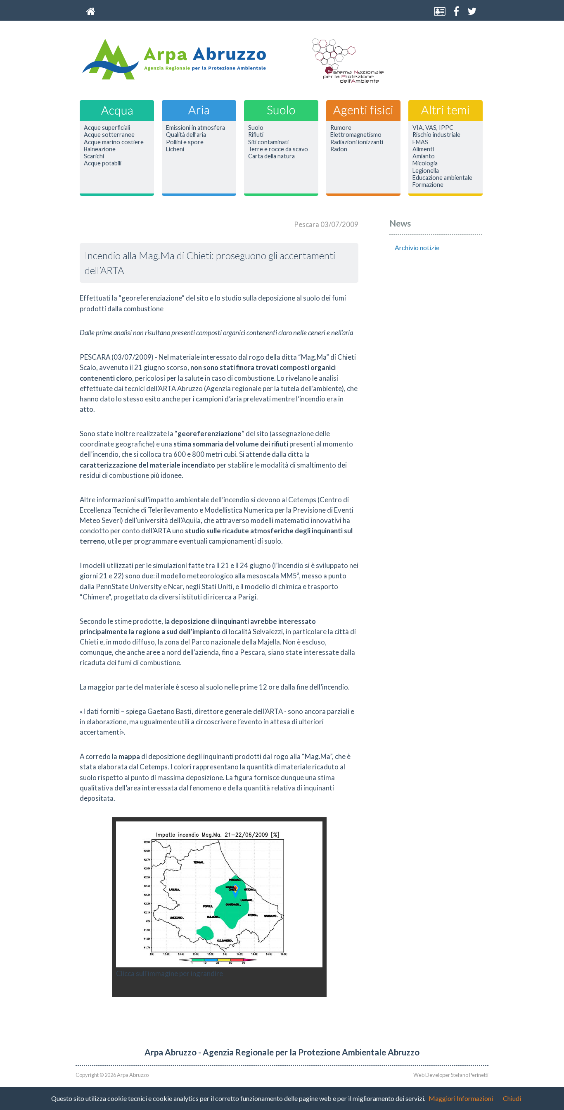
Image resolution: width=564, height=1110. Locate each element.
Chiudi (512, 1098)
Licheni (175, 149)
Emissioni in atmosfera (195, 128)
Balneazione (100, 149)
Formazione (427, 185)
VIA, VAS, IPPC (432, 128)
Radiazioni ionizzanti (356, 142)
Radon (338, 149)
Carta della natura (271, 156)
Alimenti (423, 149)
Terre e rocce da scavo (278, 149)
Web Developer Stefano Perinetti (450, 1075)
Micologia (425, 163)
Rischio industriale (436, 135)
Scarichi (94, 156)
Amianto (423, 156)
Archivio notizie (417, 247)
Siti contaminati (268, 142)
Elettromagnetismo (356, 135)
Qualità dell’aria (186, 135)
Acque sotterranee (109, 135)
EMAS (420, 142)
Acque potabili (102, 163)
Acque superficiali (107, 128)
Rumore (340, 128)
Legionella (425, 171)
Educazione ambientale (442, 178)
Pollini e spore (185, 142)
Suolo (255, 128)
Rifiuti (255, 135)
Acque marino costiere (114, 142)
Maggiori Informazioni (461, 1098)
